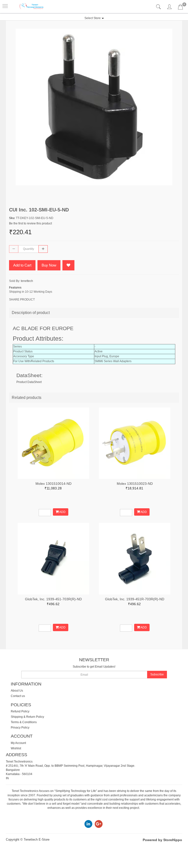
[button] (94, 18)
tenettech (27, 281)
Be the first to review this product (30, 223)
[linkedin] (88, 823)
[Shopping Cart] (180, 8)
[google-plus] (99, 823)
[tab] (159, 7)
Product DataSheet (29, 382)
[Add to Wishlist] (68, 265)
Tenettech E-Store (36, 839)
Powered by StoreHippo (162, 840)
